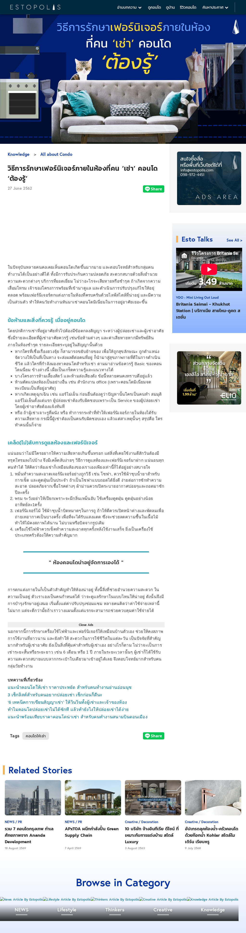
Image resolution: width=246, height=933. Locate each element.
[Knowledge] (213, 899)
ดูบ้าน (170, 7)
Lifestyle (66, 909)
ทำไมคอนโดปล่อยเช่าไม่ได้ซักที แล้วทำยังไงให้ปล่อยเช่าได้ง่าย (68, 709)
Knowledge (19, 154)
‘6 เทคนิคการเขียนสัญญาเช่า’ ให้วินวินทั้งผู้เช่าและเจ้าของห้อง (67, 702)
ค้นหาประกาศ (214, 7)
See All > (234, 239)
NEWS (22, 909)
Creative (163, 909)
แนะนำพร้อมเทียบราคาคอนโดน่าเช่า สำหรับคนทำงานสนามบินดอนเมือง (78, 717)
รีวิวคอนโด (188, 7)
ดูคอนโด (154, 7)
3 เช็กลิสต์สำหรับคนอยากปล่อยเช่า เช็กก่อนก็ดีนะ (55, 694)
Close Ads (86, 624)
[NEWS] (21, 899)
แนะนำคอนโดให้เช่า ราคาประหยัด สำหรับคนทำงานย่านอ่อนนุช (69, 687)
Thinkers (114, 909)
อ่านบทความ (127, 7)
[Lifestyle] (67, 899)
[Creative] (163, 899)
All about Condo (56, 154)
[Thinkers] (115, 899)
